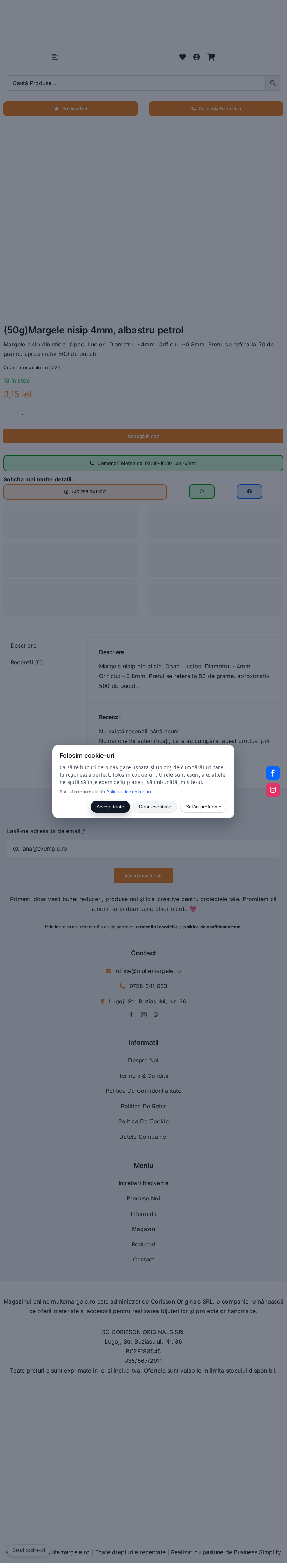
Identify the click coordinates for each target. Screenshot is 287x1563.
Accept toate (110, 807)
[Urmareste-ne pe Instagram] (273, 790)
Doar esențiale (155, 807)
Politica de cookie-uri (129, 792)
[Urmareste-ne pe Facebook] (273, 773)
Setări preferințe (204, 807)
